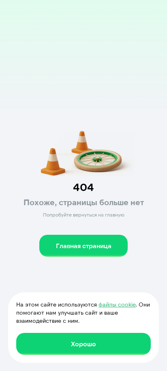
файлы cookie (117, 304)
